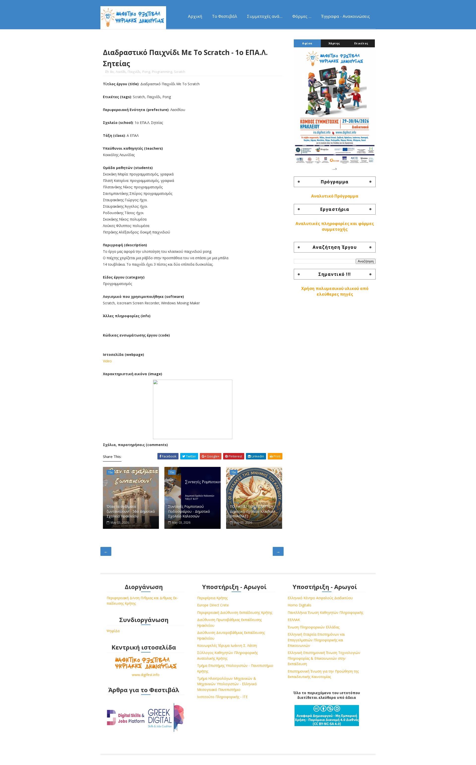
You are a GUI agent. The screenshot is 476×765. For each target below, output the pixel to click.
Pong (146, 71)
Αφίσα (307, 43)
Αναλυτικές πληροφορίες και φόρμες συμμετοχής (335, 226)
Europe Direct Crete (213, 605)
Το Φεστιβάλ (224, 16)
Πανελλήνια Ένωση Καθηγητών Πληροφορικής (325, 612)
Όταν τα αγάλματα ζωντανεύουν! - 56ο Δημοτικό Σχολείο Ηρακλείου (131, 511)
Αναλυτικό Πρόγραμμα (334, 196)
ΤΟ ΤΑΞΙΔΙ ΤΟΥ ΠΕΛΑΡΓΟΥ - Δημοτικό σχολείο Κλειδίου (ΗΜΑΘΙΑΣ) (253, 511)
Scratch (179, 71)
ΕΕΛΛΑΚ (294, 619)
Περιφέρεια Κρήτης (212, 597)
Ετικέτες (361, 43)
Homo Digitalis (299, 605)
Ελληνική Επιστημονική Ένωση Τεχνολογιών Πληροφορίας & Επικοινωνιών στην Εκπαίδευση (324, 658)
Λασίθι (121, 71)
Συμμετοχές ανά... (264, 16)
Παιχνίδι (134, 71)
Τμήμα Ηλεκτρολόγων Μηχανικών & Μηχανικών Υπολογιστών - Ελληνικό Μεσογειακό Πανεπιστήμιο (227, 684)
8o (112, 71)
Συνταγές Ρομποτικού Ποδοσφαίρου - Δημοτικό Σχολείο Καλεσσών (189, 511)
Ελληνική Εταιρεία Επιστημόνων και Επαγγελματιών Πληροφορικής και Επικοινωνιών (316, 640)
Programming (162, 71)
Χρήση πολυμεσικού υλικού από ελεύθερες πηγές (334, 291)
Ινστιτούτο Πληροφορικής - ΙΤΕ (222, 696)
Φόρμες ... (301, 16)
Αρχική (195, 16)
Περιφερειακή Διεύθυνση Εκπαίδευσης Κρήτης (234, 612)
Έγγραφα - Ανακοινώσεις (345, 16)
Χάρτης (334, 43)
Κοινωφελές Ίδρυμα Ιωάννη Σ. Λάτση (227, 645)
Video (107, 361)
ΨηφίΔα (113, 630)
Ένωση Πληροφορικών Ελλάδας (313, 627)
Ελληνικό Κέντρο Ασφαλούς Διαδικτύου (320, 597)
